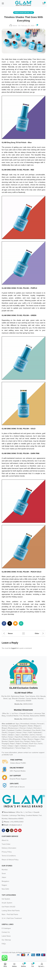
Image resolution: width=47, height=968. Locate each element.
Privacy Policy (7, 852)
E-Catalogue (6, 928)
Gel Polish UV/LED (8, 907)
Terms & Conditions (9, 856)
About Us (5, 840)
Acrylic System (7, 903)
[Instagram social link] (11, 830)
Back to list (23, 633)
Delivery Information (9, 848)
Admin (15, 25)
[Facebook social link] (4, 623)
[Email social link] (15, 623)
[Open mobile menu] (3, 3)
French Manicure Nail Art (23, 12)
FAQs (4, 944)
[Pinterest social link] (20, 830)
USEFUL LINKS (7, 924)
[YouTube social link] (15, 830)
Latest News (6, 936)
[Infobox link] (24, 761)
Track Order (6, 844)
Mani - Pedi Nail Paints (10, 914)
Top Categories (9, 895)
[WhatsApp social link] (21, 623)
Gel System (6, 899)
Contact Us (6, 932)
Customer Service (10, 836)
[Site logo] (23, 3)
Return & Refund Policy (10, 860)
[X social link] (9, 623)
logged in (14, 648)
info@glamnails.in (15, 825)
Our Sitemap (6, 940)
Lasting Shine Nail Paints (11, 910)
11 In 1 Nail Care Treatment (12, 918)
